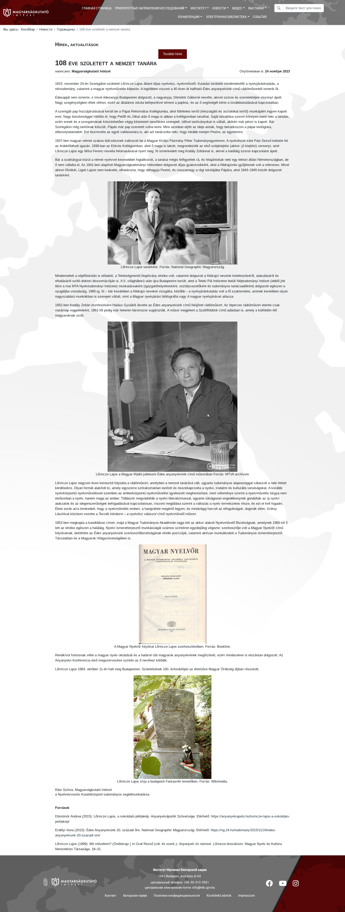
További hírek (172, 54)
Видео (237, 8)
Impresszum (246, 895)
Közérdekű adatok (219, 895)
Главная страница (97, 8)
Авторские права (135, 895)
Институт (198, 8)
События (260, 17)
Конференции (188, 17)
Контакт (110, 895)
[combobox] (303, 8)
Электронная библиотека (226, 17)
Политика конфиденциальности (177, 895)
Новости (219, 8)
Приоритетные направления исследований (149, 8)
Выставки (256, 8)
